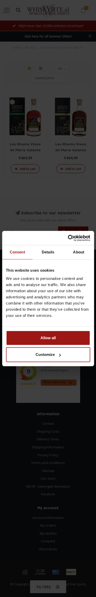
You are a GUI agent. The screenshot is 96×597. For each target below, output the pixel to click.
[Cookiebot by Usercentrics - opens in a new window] (68, 238)
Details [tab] (48, 252)
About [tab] (78, 252)
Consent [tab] (17, 252)
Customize (45, 354)
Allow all (48, 338)
